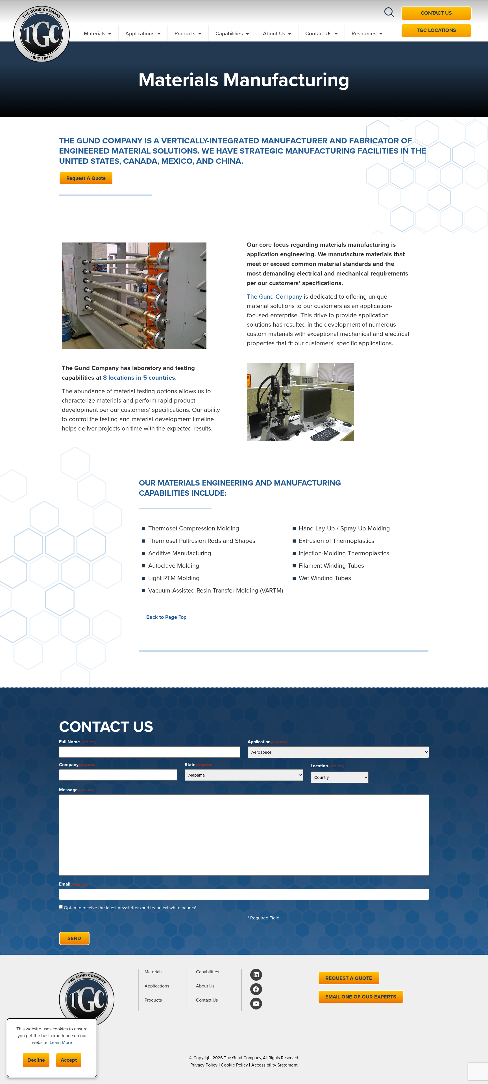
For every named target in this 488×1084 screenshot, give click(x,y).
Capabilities (229, 33)
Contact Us (318, 33)
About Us (274, 33)
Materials (94, 33)
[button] (389, 12)
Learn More (61, 1042)
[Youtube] (256, 1003)
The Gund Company (274, 296)
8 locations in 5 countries (139, 377)
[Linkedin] (256, 975)
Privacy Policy (203, 1065)
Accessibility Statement (274, 1065)
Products (185, 33)
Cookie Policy (234, 1065)
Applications (139, 33)
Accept (69, 1060)
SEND (74, 938)
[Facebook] (256, 989)
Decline (36, 1060)
